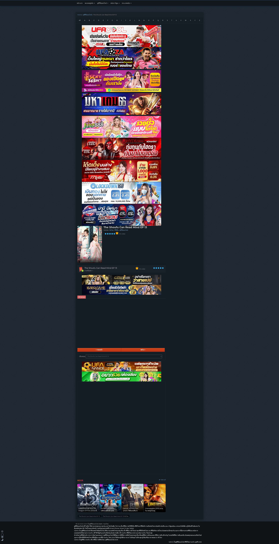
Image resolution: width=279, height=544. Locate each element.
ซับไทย (111, 230)
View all (163, 480)
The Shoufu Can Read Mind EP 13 (100, 268)
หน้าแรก (80, 3)
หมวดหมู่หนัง (89, 3)
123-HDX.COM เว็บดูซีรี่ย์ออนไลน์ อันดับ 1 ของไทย (93, 524)
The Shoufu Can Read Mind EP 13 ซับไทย (115, 516)
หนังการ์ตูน (114, 3)
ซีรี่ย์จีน (116, 230)
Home (79, 15)
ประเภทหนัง (126, 3)
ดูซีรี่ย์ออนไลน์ (102, 3)
